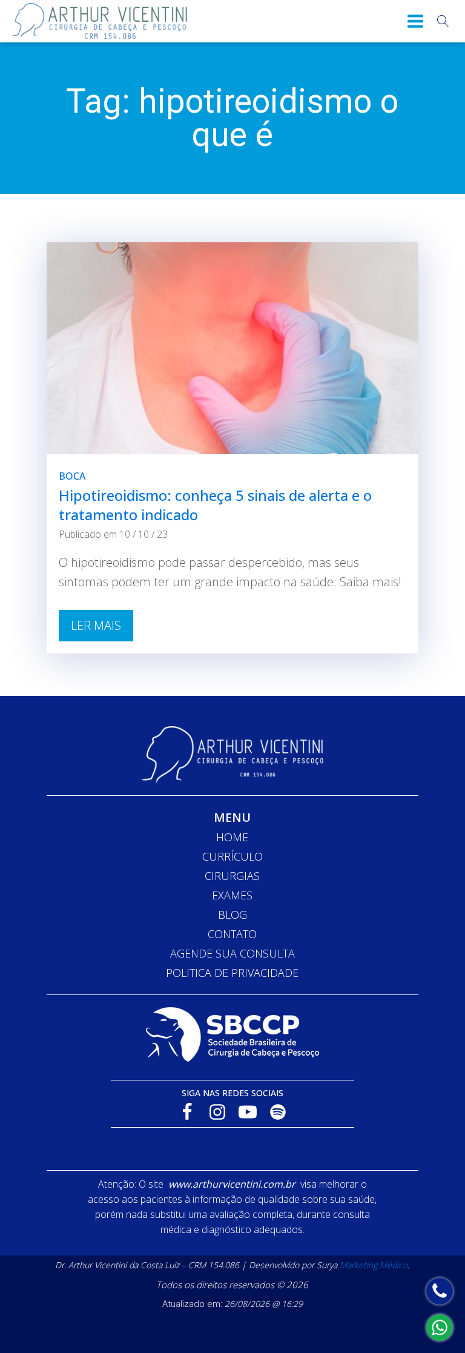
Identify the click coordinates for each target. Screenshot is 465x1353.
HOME (232, 837)
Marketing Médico (373, 1265)
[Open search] (443, 21)
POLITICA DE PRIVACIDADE (232, 972)
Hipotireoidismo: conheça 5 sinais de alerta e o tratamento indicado (215, 504)
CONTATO (232, 934)
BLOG (232, 914)
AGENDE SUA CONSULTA (232, 953)
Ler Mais (96, 625)
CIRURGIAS (232, 875)
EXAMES (232, 895)
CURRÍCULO (232, 856)
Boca (72, 476)
